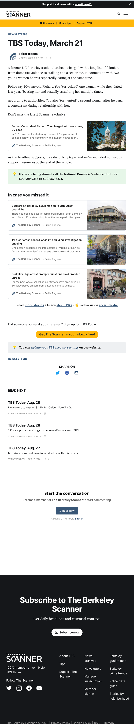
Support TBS (84, 23)
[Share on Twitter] (57, 373)
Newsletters (18, 34)
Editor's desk (28, 54)
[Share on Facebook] (67, 373)
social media (108, 305)
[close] (130, 4)
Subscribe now (69, 632)
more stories (34, 305)
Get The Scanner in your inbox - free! (67, 334)
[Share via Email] (76, 373)
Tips (62, 664)
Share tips (65, 23)
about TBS (64, 305)
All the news (46, 23)
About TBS (67, 656)
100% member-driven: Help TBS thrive (25, 670)
